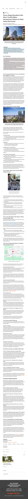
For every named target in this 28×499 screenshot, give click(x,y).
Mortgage (7, 8)
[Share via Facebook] (3, 449)
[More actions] (24, 12)
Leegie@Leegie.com (14, 485)
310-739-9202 (14, 483)
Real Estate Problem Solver (12, 8)
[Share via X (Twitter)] (5, 449)
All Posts (3, 8)
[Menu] (25, 2)
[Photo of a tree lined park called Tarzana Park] (7, 459)
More (21, 8)
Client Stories (18, 8)
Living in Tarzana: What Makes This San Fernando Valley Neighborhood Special (7, 464)
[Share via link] (8, 449)
